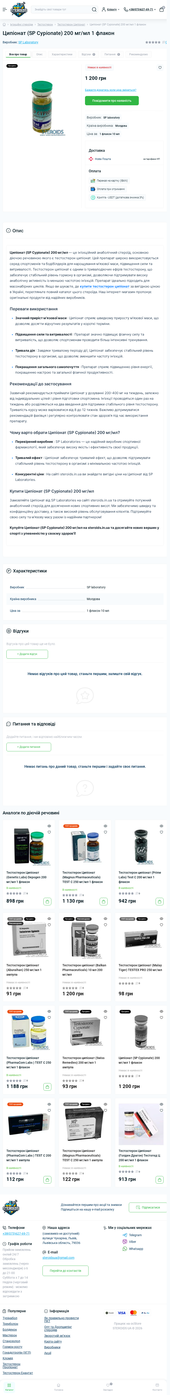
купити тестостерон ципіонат (104, 286)
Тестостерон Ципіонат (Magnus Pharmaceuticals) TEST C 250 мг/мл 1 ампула (82, 1155)
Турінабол (10, 1318)
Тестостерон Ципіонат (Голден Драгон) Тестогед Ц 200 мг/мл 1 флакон (139, 1155)
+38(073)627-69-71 (16, 1233)
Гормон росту (12, 1347)
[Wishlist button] (160, 67)
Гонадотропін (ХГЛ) (17, 1352)
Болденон (10, 1329)
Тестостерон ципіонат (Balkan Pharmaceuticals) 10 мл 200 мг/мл (84, 969)
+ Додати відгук (27, 654)
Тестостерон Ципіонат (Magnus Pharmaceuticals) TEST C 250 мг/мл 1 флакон (82, 877)
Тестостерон (45, 24)
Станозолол (11, 1341)
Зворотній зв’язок (57, 1335)
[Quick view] (49, 825)
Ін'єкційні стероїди (21, 24)
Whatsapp (136, 1249)
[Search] (94, 9)
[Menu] (5, 9)
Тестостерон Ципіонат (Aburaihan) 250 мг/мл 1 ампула (24, 969)
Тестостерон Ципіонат (71, 24)
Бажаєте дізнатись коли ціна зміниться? (110, 90)
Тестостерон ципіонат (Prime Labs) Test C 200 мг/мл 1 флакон (140, 877)
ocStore (136, 1323)
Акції (47, 1353)
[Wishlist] (49, 832)
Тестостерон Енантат (18, 1373)
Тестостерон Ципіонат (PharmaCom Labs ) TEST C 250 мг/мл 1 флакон (28, 1062)
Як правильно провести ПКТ (61, 1319)
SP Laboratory (28, 42)
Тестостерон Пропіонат (11, 1365)
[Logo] (19, 9)
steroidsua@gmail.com (58, 1257)
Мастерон (10, 1335)
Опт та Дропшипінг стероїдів (58, 1328)
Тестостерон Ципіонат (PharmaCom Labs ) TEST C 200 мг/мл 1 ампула (28, 1155)
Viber (132, 1241)
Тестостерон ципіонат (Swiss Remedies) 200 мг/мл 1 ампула (83, 1062)
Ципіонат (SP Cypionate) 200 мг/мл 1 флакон (139, 1060)
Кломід (8, 1358)
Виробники (52, 1347)
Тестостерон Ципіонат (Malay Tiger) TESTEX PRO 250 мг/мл (140, 967)
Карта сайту (53, 1341)
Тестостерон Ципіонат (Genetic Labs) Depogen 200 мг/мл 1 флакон (26, 877)
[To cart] (47, 901)
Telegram (135, 1235)
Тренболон (10, 1324)
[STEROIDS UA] (28, 1207)
